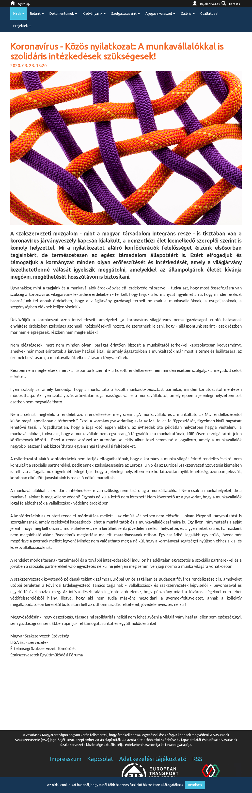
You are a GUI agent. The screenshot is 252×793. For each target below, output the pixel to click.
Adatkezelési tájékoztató (153, 759)
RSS (197, 759)
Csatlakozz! (209, 14)
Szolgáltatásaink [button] (124, 14)
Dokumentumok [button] (62, 14)
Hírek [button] (17, 14)
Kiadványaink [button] (93, 14)
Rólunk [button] (35, 14)
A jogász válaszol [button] (159, 14)
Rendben (195, 785)
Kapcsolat (100, 759)
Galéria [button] (186, 14)
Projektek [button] (21, 26)
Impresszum (65, 759)
